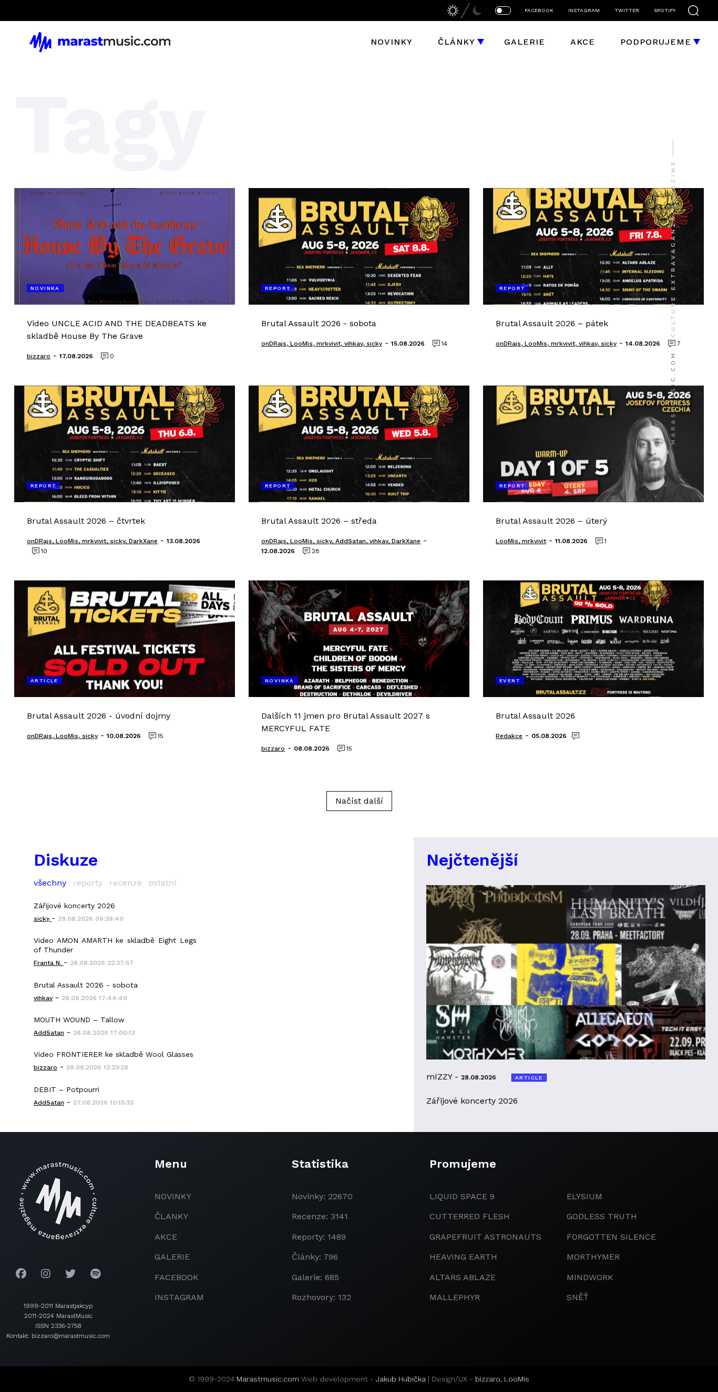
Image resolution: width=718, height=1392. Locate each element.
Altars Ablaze (462, 1277)
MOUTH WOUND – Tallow (79, 1019)
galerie (172, 1257)
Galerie (524, 42)
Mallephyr (454, 1297)
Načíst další (359, 801)
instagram (179, 1297)
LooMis (516, 1379)
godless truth (602, 1216)
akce (166, 1237)
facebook (177, 1277)
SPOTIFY (664, 10)
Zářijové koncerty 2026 (74, 905)
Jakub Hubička (401, 1379)
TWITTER (626, 10)
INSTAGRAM (584, 10)
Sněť (578, 1297)
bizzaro (487, 1379)
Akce (582, 42)
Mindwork (590, 1277)
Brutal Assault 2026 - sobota (86, 985)
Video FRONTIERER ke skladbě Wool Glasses (113, 1054)
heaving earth (463, 1257)
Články (456, 42)
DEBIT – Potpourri (66, 1089)
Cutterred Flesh (469, 1216)
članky (171, 1216)
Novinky (392, 42)
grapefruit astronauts (485, 1237)
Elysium (584, 1196)
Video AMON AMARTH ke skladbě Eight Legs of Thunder (115, 945)
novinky (173, 1196)
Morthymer (593, 1257)
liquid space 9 (462, 1196)
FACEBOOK (539, 10)
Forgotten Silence (611, 1237)
